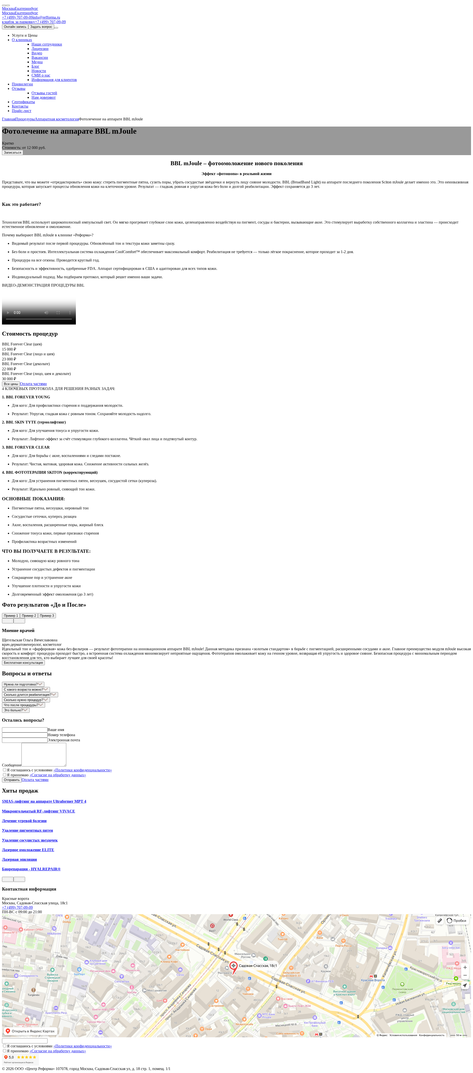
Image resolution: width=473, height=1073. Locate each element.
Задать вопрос (41, 27)
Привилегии (22, 84)
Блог (35, 66)
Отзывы (18, 88)
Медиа (37, 62)
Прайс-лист (21, 111)
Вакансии (40, 57)
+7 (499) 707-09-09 (17, 17)
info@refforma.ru (46, 17)
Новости (39, 71)
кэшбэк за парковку (18, 22)
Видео (37, 53)
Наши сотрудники (47, 44)
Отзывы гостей (44, 93)
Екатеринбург (26, 8)
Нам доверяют (44, 97)
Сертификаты (23, 102)
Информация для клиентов (54, 80)
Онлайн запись (15, 27)
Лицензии (40, 49)
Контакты (20, 106)
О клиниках (22, 40)
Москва (8, 8)
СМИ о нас (41, 75)
